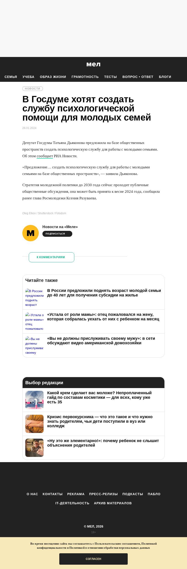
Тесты (110, 77)
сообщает (45, 156)
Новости (32, 88)
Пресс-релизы (103, 494)
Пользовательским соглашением (117, 543)
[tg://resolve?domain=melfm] (56, 477)
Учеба (28, 77)
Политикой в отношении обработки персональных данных (109, 547)
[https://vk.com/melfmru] (81, 477)
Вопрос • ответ (137, 77)
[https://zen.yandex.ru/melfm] (68, 477)
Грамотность (85, 77)
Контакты (53, 494)
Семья (11, 77)
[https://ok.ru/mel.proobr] (118, 477)
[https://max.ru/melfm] (131, 477)
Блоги (165, 77)
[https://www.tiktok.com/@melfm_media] (93, 477)
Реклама (76, 494)
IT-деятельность (72, 503)
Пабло (154, 494)
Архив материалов (113, 503)
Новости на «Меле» (60, 227)
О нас (32, 494)
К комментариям (51, 257)
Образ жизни (53, 77)
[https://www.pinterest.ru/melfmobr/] (106, 477)
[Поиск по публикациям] (4, 64)
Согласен (93, 559)
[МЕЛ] (93, 64)
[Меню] (180, 64)
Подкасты (132, 494)
